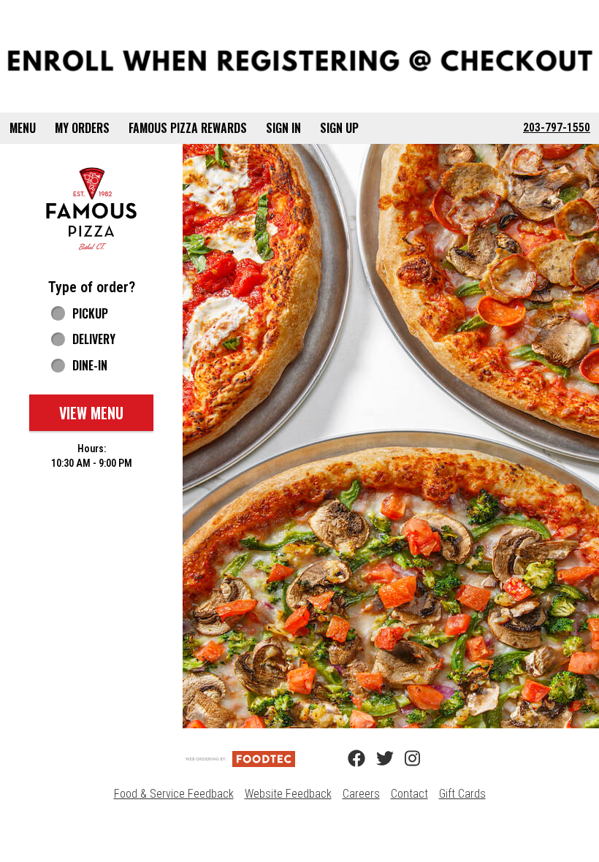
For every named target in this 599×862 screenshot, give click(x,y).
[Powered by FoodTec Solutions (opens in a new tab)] (240, 759)
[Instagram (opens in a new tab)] (404, 759)
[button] (91, 208)
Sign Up (339, 128)
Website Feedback (288, 794)
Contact (409, 794)
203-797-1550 (556, 127)
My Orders (82, 128)
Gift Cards (462, 794)
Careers (361, 794)
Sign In (283, 128)
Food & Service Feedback (174, 794)
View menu (91, 413)
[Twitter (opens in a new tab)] (376, 759)
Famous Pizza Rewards (188, 128)
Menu (22, 128)
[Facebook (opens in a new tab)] (347, 759)
